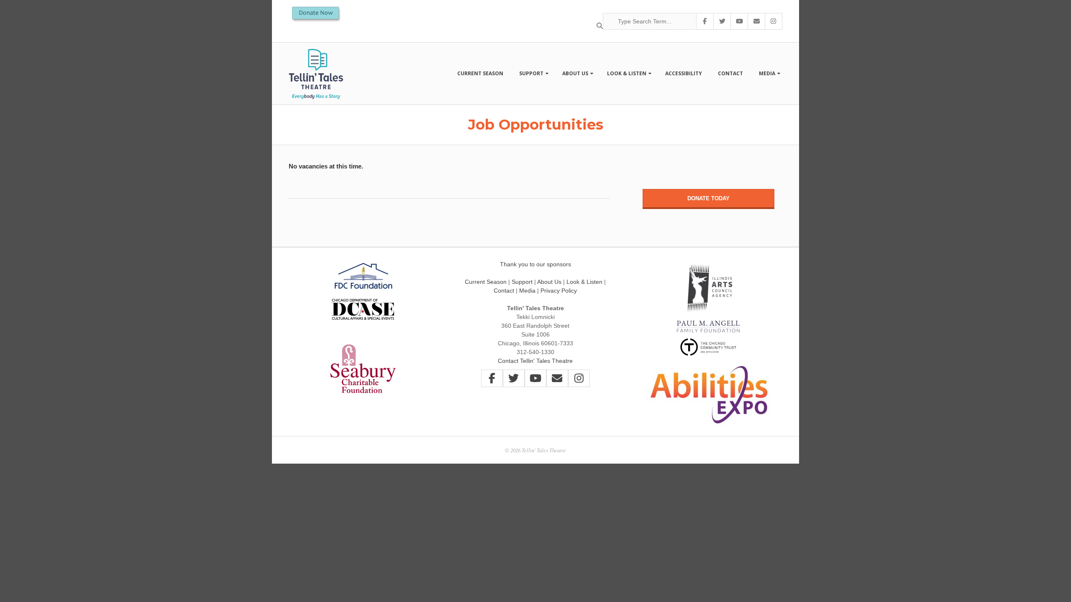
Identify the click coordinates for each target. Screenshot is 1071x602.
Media (767, 73)
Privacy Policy (559, 290)
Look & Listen (626, 73)
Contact (730, 73)
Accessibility (683, 73)
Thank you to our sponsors (535, 264)
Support (531, 73)
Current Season (480, 73)
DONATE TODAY (708, 198)
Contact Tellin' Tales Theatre (535, 360)
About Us (575, 73)
